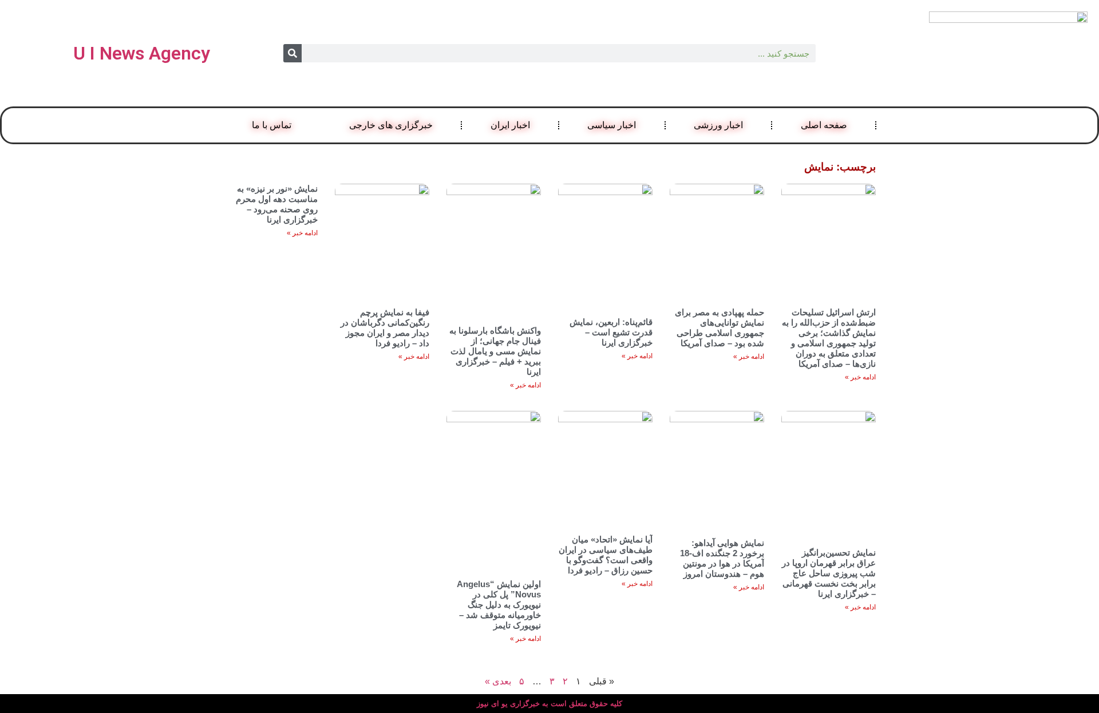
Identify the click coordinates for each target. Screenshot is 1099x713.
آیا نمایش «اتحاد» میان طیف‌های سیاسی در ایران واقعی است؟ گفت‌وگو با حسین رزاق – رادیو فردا (606, 554)
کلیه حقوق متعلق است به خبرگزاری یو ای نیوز (549, 703)
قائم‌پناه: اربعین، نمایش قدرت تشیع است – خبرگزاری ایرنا (611, 332)
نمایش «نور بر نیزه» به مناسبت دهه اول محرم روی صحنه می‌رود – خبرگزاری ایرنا (277, 204)
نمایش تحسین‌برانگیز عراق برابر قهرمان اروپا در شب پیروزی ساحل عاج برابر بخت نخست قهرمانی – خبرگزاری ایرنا (829, 573)
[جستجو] (292, 53)
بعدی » (498, 681)
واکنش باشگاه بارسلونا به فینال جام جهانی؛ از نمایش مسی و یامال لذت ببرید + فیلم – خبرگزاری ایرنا (495, 351)
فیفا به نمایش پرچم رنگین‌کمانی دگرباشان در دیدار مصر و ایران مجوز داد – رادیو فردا (385, 327)
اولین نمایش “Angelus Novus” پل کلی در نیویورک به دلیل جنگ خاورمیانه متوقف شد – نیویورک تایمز (499, 604)
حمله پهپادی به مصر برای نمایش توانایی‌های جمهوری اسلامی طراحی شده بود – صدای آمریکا (719, 327)
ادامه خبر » (860, 377)
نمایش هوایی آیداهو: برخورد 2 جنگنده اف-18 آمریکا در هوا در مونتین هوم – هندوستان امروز (722, 558)
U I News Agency (141, 53)
